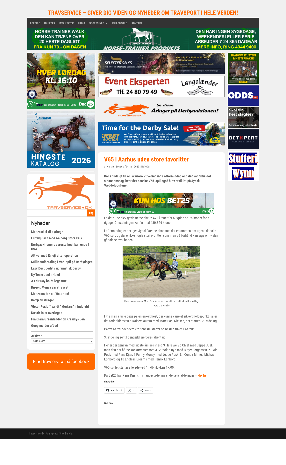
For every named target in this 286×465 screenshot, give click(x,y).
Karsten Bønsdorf (116, 166)
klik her (202, 375)
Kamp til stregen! (43, 300)
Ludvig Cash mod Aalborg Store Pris (56, 238)
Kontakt (137, 23)
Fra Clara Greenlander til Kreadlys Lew (58, 319)
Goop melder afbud (44, 326)
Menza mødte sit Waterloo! (50, 294)
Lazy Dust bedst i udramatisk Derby (56, 268)
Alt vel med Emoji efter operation (54, 255)
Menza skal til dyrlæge (47, 232)
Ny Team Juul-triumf (45, 275)
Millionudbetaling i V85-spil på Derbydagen (62, 262)
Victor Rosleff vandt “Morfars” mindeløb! (60, 306)
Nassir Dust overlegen (46, 313)
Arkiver (36, 336)
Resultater (66, 23)
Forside (35, 23)
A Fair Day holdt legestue (49, 281)
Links (81, 23)
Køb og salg (119, 23)
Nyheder (49, 23)
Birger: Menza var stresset (49, 287)
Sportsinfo (96, 23)
